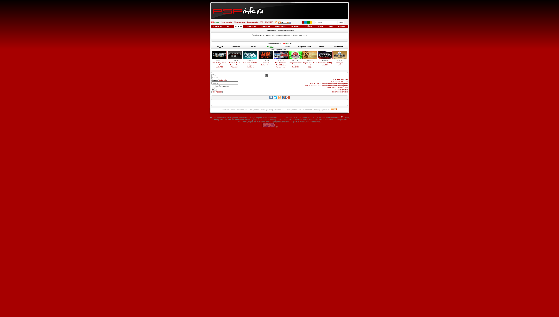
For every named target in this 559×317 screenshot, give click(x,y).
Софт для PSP (266, 110)
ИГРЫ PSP (265, 26)
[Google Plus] (288, 97)
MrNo (339, 65)
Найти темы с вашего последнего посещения (329, 84)
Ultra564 (325, 65)
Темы (253, 47)
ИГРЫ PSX (296, 26)
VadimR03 (219, 67)
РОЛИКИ (341, 26)
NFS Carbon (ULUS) (325, 63)
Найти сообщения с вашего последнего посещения (326, 86)
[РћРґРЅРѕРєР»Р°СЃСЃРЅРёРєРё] (279, 97)
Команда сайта (252, 22)
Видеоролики (304, 47)
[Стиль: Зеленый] (308, 22)
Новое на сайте (226, 22)
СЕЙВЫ (309, 26)
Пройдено (339, 63)
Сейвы (270, 47)
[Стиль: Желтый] (311, 22)
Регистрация (217, 92)
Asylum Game (280, 67)
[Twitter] (275, 97)
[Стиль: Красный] (303, 22)
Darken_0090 (265, 65)
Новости (236, 47)
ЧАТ (228, 26)
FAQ (261, 22)
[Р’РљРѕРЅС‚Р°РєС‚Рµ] (271, 97)
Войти (214, 89)
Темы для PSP (279, 110)
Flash (321, 47)
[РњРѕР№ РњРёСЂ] (284, 97)
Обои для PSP (254, 110)
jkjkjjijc (310, 67)
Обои (287, 47)
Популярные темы (340, 92)
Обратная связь (239, 22)
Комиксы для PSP (305, 110)
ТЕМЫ (320, 26)
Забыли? (222, 80)
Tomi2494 (295, 67)
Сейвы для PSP (291, 110)
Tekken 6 (265, 63)
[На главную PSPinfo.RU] (279, 5)
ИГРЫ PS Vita (280, 26)
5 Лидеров (338, 47)
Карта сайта (325, 110)
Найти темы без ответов (337, 88)
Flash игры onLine (228, 110)
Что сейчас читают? (339, 81)
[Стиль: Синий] (305, 22)
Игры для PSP (242, 110)
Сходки (219, 47)
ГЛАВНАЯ (217, 26)
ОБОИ (330, 26)
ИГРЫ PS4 (251, 26)
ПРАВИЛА (269, 22)
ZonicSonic (250, 67)
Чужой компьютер (221, 86)
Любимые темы (341, 90)
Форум (316, 110)
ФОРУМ (238, 26)
